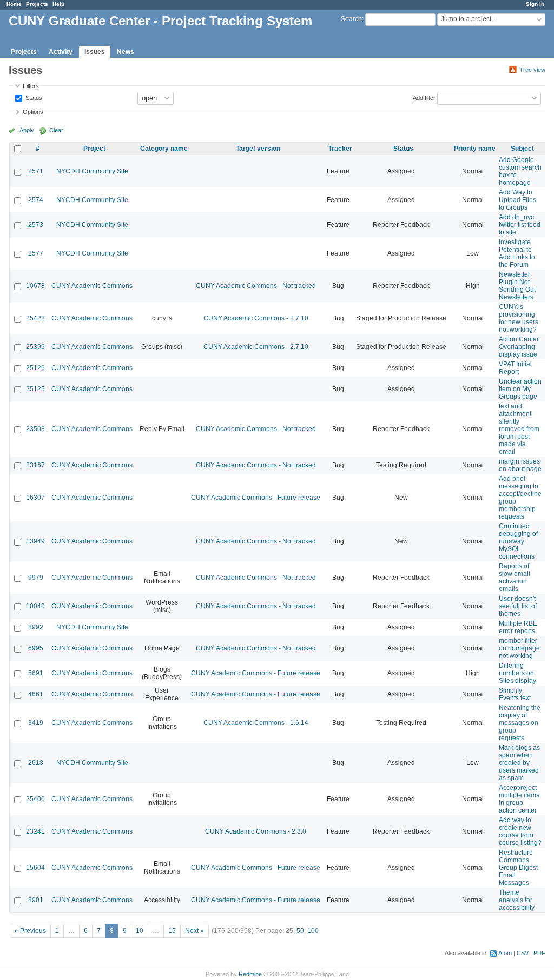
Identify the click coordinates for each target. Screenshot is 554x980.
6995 (35, 648)
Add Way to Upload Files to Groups (517, 200)
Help (58, 4)
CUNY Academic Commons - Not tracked (256, 286)
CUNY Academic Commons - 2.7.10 (255, 318)
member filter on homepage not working (519, 648)
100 (313, 931)
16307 (35, 497)
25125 (35, 389)
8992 (35, 627)
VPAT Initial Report (515, 367)
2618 (35, 763)
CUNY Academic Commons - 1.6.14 (255, 723)
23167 (35, 465)
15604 (35, 867)
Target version (258, 148)
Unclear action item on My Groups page (520, 389)
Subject (522, 148)
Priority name (475, 148)
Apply (26, 130)
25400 (35, 799)
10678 (35, 286)
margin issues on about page (520, 465)
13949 (35, 541)
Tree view (532, 69)
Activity (60, 52)
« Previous (30, 931)
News (125, 52)
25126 (35, 368)
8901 (35, 900)
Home (14, 4)
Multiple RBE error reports (518, 627)
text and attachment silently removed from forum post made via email (519, 428)
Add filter (424, 97)
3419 (35, 723)
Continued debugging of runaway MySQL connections (518, 541)
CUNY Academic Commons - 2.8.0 (255, 831)
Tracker (340, 148)
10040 (35, 606)
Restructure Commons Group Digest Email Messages (518, 868)
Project (94, 148)
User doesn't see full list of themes (518, 606)
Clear (56, 130)
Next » (194, 931)
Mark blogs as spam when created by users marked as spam (519, 763)
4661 (35, 694)
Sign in (535, 4)
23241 (35, 831)
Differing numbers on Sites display (517, 673)
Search (351, 19)
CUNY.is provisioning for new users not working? (518, 318)
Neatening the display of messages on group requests (519, 723)
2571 (35, 171)
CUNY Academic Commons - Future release (255, 497)
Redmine (250, 974)
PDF (539, 953)
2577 (35, 253)
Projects (37, 4)
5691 (35, 673)
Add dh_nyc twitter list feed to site (519, 224)
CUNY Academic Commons (92, 286)
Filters (31, 86)
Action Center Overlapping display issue (519, 346)
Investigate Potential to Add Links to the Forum (517, 253)
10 (139, 931)
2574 (35, 200)
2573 (35, 225)
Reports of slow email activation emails (514, 577)
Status (33, 97)
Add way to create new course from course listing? (520, 831)
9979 (35, 577)
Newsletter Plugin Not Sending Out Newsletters (517, 286)
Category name (164, 148)
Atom (505, 953)
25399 (35, 347)
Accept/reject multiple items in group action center (519, 799)
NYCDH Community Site (92, 171)
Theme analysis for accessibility (517, 900)
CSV (523, 953)
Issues (94, 52)
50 (300, 931)
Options (33, 112)
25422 (35, 318)
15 (172, 931)
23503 (35, 429)
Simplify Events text (515, 694)
